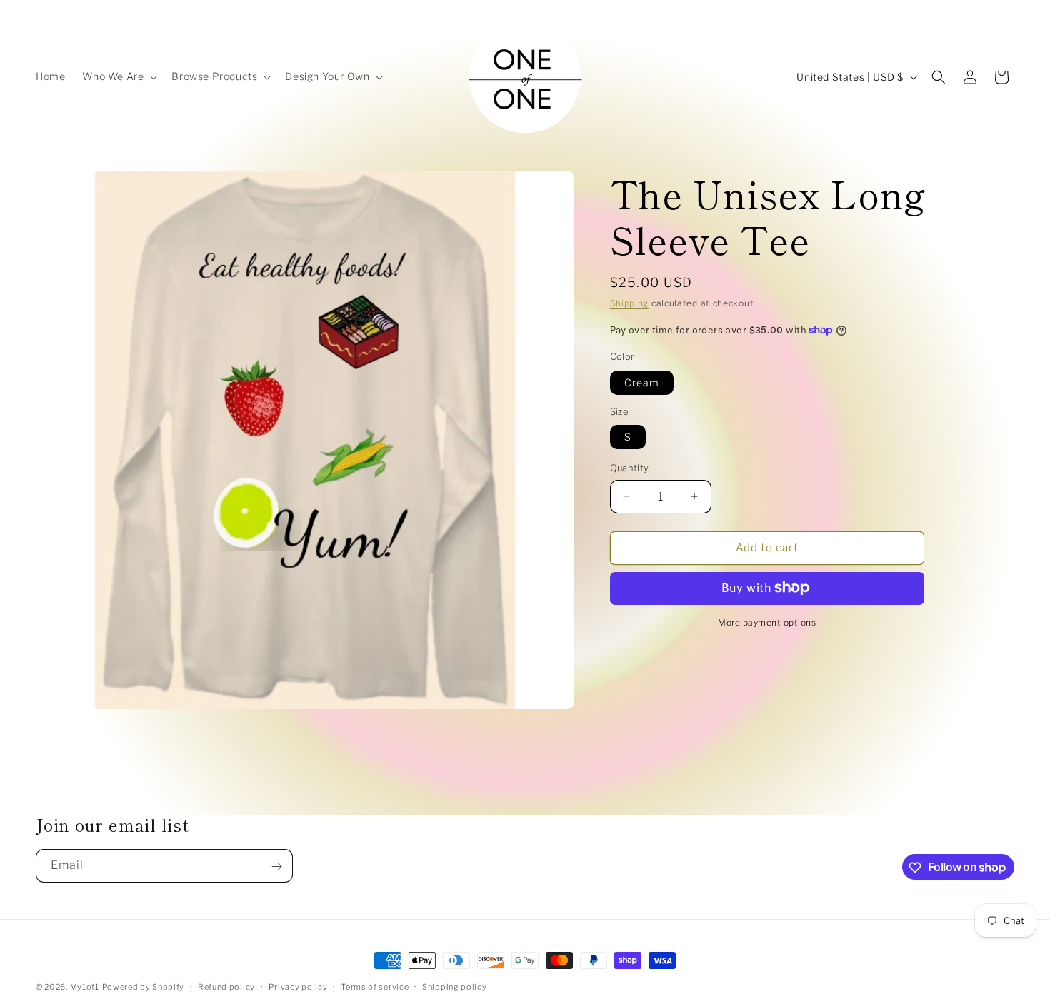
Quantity (629, 467)
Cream (641, 382)
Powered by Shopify (143, 987)
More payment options (767, 621)
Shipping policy (454, 986)
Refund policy (226, 986)
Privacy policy (298, 986)
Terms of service (375, 986)
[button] (118, 76)
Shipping (629, 303)
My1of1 (84, 987)
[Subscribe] (276, 866)
